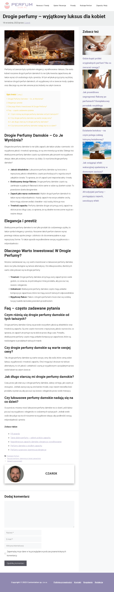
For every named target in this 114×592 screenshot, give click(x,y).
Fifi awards (15, 434)
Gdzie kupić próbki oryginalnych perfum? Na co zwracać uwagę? (97, 63)
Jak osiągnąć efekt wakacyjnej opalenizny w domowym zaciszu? (95, 167)
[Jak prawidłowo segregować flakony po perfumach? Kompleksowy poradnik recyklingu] (97, 80)
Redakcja (99, 582)
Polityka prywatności (63, 582)
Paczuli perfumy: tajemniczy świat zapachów (24, 459)
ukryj (19, 95)
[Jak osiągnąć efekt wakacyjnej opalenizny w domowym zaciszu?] (97, 151)
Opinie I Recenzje (60, 6)
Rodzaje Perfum (86, 6)
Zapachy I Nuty (101, 6)
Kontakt (77, 582)
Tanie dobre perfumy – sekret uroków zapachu (30, 438)
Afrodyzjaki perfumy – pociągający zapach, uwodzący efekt (94, 196)
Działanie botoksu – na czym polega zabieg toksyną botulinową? (94, 135)
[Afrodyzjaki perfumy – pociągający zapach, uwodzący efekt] (97, 182)
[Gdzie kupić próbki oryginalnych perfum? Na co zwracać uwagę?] (97, 46)
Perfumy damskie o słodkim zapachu (26, 446)
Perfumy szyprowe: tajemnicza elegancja (28, 450)
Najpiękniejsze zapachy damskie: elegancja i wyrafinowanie (36, 442)
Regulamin (88, 582)
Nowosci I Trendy (42, 6)
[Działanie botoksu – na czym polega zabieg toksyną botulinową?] (97, 118)
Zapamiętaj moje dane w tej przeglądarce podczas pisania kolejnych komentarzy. (36, 553)
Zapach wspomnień (14, 461)
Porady (73, 6)
